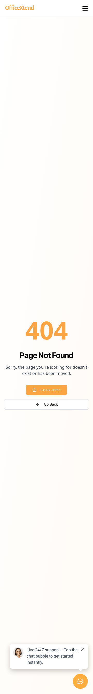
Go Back (51, 404)
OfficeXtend (19, 8)
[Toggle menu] (85, 8)
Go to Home (51, 389)
